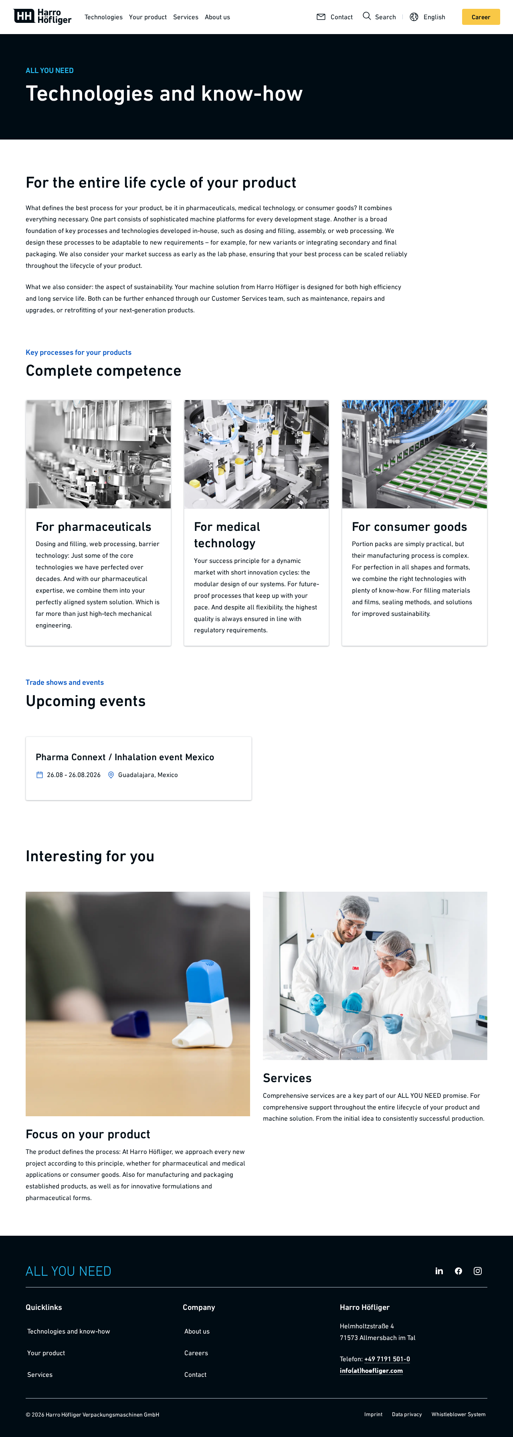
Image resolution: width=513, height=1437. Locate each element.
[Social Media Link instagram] (477, 1271)
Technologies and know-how (68, 1331)
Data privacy (407, 1414)
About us (217, 17)
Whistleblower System (459, 1414)
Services (185, 17)
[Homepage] (42, 17)
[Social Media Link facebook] (458, 1271)
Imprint (373, 1414)
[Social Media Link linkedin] (439, 1271)
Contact (195, 1374)
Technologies (104, 17)
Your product (148, 17)
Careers (196, 1353)
